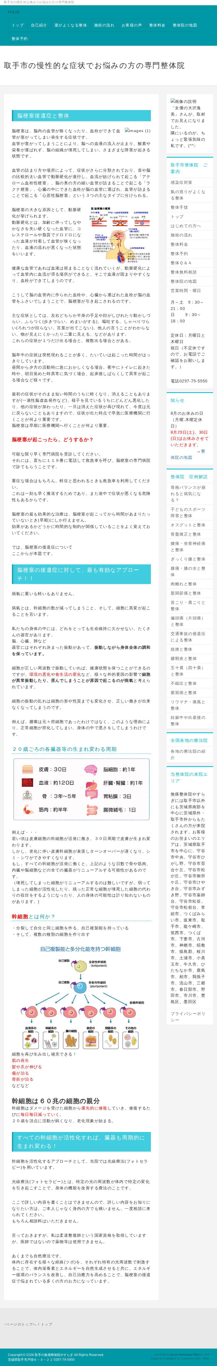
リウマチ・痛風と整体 (188, 705)
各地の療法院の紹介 (188, 754)
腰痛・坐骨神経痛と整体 (188, 546)
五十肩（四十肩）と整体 (188, 670)
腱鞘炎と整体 (184, 658)
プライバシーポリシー (188, 1016)
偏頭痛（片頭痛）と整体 (188, 621)
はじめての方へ (186, 225)
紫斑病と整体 (184, 692)
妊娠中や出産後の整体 (188, 720)
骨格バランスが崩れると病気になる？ (188, 493)
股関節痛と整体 (186, 593)
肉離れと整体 (184, 584)
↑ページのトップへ (20, 1324)
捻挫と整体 (182, 649)
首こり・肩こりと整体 (188, 605)
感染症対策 (182, 182)
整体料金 (157, 25)
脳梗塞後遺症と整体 (43, 115)
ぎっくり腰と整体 (188, 559)
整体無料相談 (184, 272)
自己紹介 (39, 25)
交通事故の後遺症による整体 (188, 636)
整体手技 (179, 207)
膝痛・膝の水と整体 (188, 571)
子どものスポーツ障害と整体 (188, 512)
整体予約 (20, 38)
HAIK (14, 12)
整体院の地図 (185, 25)
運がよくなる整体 (71, 25)
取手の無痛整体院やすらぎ (54, 1355)
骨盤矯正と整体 (186, 534)
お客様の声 (132, 25)
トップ (18, 25)
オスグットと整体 (188, 525)
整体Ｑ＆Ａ (181, 263)
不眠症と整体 (184, 683)
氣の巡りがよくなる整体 (188, 194)
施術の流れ (104, 25)
